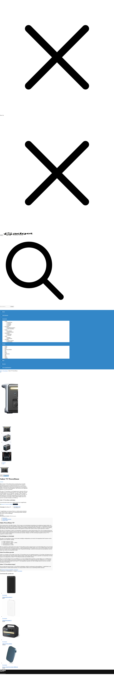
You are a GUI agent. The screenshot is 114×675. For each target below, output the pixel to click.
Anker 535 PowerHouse (7, 643)
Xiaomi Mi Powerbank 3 (7, 597)
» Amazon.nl (15, 504)
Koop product (6, 476)
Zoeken (12, 306)
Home (1, 370)
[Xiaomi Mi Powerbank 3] (11, 593)
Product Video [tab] (5, 520)
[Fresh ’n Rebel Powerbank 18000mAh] (11, 662)
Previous (4, 462)
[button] (0, 371)
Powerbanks (5, 370)
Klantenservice (3, 673)
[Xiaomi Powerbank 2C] (11, 616)
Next (3, 463)
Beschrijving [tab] (4, 518)
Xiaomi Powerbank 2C (7, 620)
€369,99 (11, 504)
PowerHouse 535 (17, 506)
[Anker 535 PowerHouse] (11, 639)
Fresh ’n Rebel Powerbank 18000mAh (10, 667)
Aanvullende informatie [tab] (6, 519)
